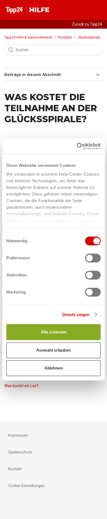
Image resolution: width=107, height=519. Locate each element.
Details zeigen (75, 314)
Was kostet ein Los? (21, 386)
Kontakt (15, 469)
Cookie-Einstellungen (26, 485)
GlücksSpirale (89, 37)
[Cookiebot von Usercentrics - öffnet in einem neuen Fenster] (77, 146)
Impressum (18, 435)
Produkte (65, 37)
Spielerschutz (20, 452)
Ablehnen (53, 368)
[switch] (93, 258)
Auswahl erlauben (53, 350)
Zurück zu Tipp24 (87, 24)
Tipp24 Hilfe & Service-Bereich (28, 37)
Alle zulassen (53, 332)
